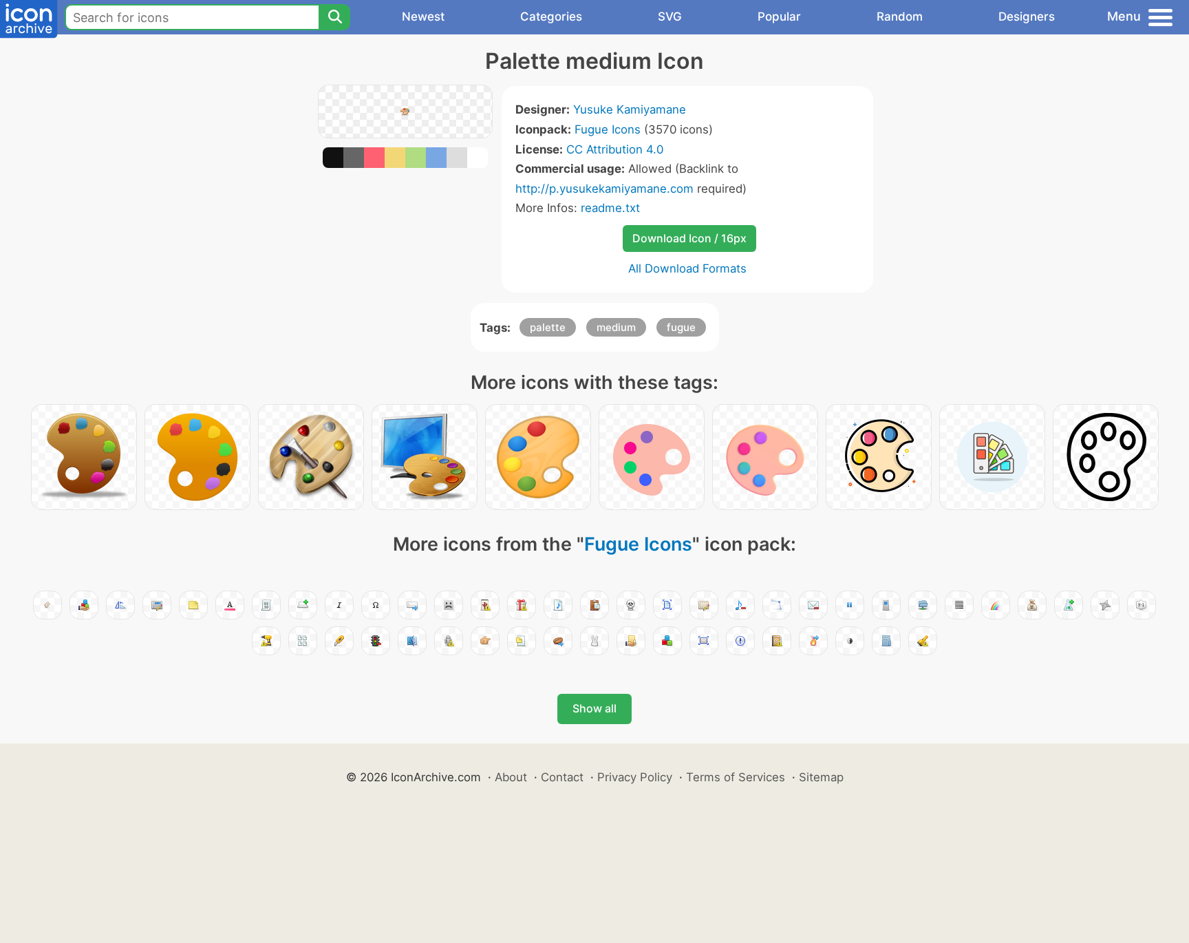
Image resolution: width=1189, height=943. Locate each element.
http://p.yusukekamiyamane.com (604, 188)
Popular (779, 16)
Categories (551, 16)
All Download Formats (687, 268)
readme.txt (610, 208)
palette (548, 327)
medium (616, 327)
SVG (670, 16)
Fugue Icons (608, 129)
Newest (423, 16)
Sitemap (821, 777)
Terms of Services (735, 777)
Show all (594, 708)
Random (900, 16)
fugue (681, 327)
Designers (1026, 16)
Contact (562, 777)
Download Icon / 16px (689, 238)
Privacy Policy (634, 777)
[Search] (334, 17)
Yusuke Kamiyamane (629, 109)
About (511, 777)
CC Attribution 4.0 (614, 149)
